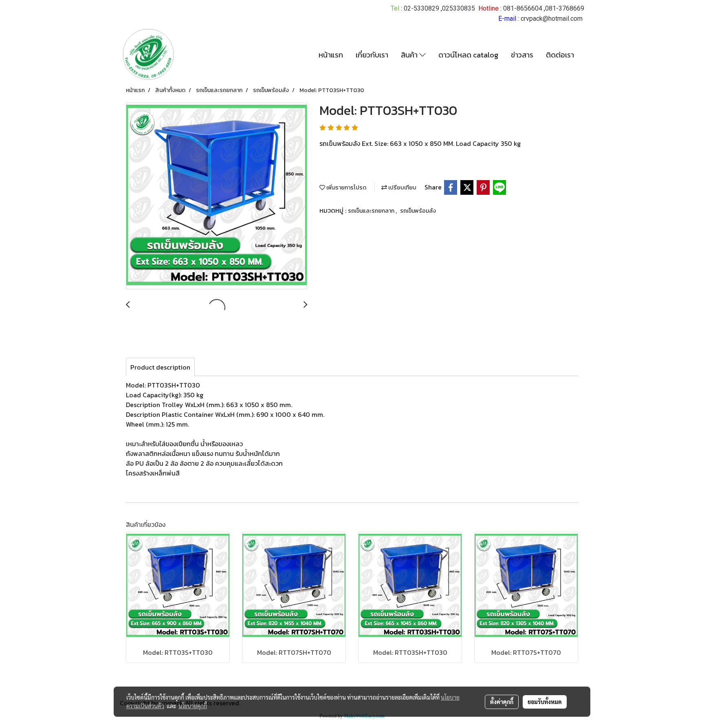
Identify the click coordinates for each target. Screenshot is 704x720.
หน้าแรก (331, 54)
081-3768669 (564, 8)
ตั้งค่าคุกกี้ (501, 701)
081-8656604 (522, 8)
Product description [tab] (160, 367)
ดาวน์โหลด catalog (468, 54)
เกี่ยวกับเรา (372, 54)
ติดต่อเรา (560, 54)
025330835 (458, 8)
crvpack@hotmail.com (552, 18)
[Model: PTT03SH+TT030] (216, 196)
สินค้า (410, 54)
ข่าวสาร (522, 54)
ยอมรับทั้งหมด (545, 701)
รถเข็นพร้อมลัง (418, 211)
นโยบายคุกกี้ (192, 705)
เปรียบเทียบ (401, 187)
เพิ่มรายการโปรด (345, 187)
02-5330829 (421, 8)
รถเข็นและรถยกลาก (372, 211)
